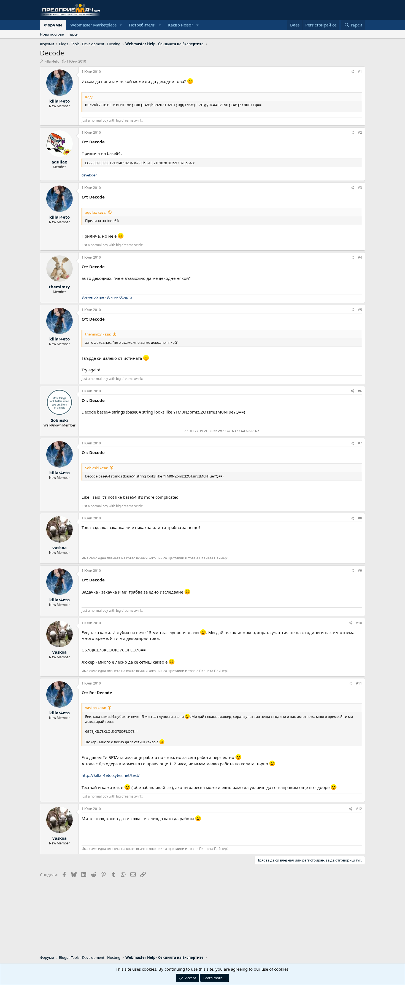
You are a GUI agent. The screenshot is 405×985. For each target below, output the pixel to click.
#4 (360, 257)
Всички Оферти (119, 297)
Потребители (142, 25)
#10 (359, 623)
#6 (360, 391)
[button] (121, 25)
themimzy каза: (98, 334)
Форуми (53, 25)
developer (89, 175)
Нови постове (52, 34)
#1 (360, 71)
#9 (360, 570)
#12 (359, 808)
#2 (360, 132)
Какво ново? (180, 25)
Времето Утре (93, 297)
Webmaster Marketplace (93, 25)
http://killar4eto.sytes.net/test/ (111, 775)
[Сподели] (352, 72)
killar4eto (52, 61)
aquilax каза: (95, 212)
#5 (360, 309)
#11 (359, 683)
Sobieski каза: (96, 467)
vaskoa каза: (95, 707)
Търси (73, 34)
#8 (360, 518)
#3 (360, 187)
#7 (360, 443)
